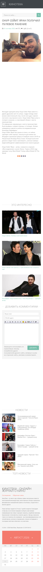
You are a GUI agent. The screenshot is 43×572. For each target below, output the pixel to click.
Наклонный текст (8, 322)
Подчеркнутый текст (10, 322)
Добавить (33, 348)
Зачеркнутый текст (12, 322)
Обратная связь (18, 495)
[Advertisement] (21, 85)
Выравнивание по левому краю (15, 322)
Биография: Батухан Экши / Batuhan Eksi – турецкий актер (27, 436)
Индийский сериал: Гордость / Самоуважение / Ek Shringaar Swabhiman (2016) (27, 427)
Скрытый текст (28, 322)
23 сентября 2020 (9, 28)
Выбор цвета (25, 322)
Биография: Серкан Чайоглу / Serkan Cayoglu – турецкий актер (28, 446)
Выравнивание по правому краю (20, 322)
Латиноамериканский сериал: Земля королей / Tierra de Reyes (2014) (28, 417)
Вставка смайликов (23, 322)
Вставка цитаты (31, 322)
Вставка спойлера (36, 322)
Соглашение (6, 495)
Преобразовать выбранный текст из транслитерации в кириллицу (33, 322)
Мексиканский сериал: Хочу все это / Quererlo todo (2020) (28, 465)
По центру (18, 322)
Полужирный (5, 322)
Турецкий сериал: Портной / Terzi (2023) (28, 455)
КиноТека (16, 4)
